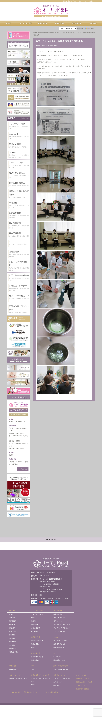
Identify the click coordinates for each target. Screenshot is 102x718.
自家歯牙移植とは (37, 657)
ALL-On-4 (34, 631)
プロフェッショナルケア (61, 624)
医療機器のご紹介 (59, 660)
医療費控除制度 (58, 647)
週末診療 (12, 635)
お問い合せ (12, 631)
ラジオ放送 (12, 642)
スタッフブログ (81, 675)
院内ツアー (12, 628)
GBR (32, 666)
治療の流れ (35, 624)
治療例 (33, 621)
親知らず (88, 678)
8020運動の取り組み (60, 641)
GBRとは (34, 669)
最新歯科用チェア (59, 644)
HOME (8, 23)
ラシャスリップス (82, 685)
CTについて (57, 657)
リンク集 (12, 645)
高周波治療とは (14, 669)
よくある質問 (35, 628)
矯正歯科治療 (76, 23)
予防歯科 (79, 678)
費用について (35, 618)
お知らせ (12, 618)
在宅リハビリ (57, 682)
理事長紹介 (12, 621)
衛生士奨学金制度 (52, 692)
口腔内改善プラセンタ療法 (40, 675)
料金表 (90, 682)
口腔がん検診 (80, 682)
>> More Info (23, 469)
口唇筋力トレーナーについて (63, 679)
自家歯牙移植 (59, 23)
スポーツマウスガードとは (18, 679)
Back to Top (51, 539)
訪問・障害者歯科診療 (60, 666)
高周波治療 (12, 666)
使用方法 (56, 685)
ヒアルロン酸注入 (59, 631)
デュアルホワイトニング (61, 628)
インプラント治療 (26, 23)
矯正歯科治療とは (37, 641)
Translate (92, 28)
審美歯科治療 (42, 23)
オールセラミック (59, 618)
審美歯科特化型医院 (82, 689)
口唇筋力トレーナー (60, 675)
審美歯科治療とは (59, 614)
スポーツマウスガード (16, 675)
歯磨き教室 (12, 649)
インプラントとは (37, 614)
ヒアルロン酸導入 (15, 692)
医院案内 (93, 23)
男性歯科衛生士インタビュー (33, 692)
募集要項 (12, 638)
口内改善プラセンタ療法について (41, 680)
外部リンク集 (13, 652)
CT (54, 653)
